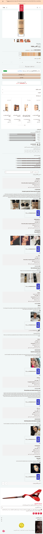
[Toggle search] (37, 8)
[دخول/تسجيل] (7, 8)
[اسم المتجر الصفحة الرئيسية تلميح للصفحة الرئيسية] (21, 8)
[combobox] (31, 62)
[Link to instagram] (38, 513)
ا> (8, 1)
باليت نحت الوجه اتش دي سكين (16, 116)
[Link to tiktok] (40, 513)
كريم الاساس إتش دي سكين (7, 116)
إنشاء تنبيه (21, 77)
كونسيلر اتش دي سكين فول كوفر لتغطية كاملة (26, 116)
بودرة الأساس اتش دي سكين (36, 116)
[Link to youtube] (33, 513)
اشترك (2, 507)
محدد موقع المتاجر (21, 74)
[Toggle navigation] (40, 8)
